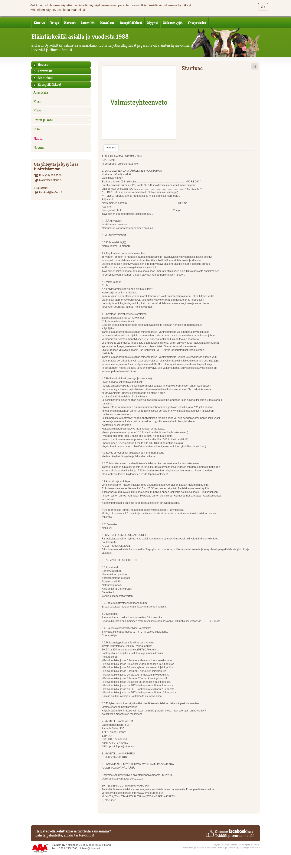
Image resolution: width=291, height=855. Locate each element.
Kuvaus (111, 147)
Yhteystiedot (197, 23)
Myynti (152, 23)
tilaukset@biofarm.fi (50, 192)
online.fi (256, 847)
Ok (263, 7)
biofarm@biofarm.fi (50, 180)
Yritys (54, 23)
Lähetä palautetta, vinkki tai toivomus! (64, 835)
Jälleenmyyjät (173, 23)
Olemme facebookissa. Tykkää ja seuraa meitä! (229, 833)
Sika (36, 129)
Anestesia (40, 92)
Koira (37, 110)
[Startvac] (139, 102)
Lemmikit (88, 23)
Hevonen (39, 147)
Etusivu (39, 23)
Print (254, 66)
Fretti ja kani (43, 120)
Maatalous (107, 23)
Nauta (38, 138)
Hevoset (70, 23)
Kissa (37, 101)
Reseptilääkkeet (131, 23)
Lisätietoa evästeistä (71, 9)
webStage (222, 847)
